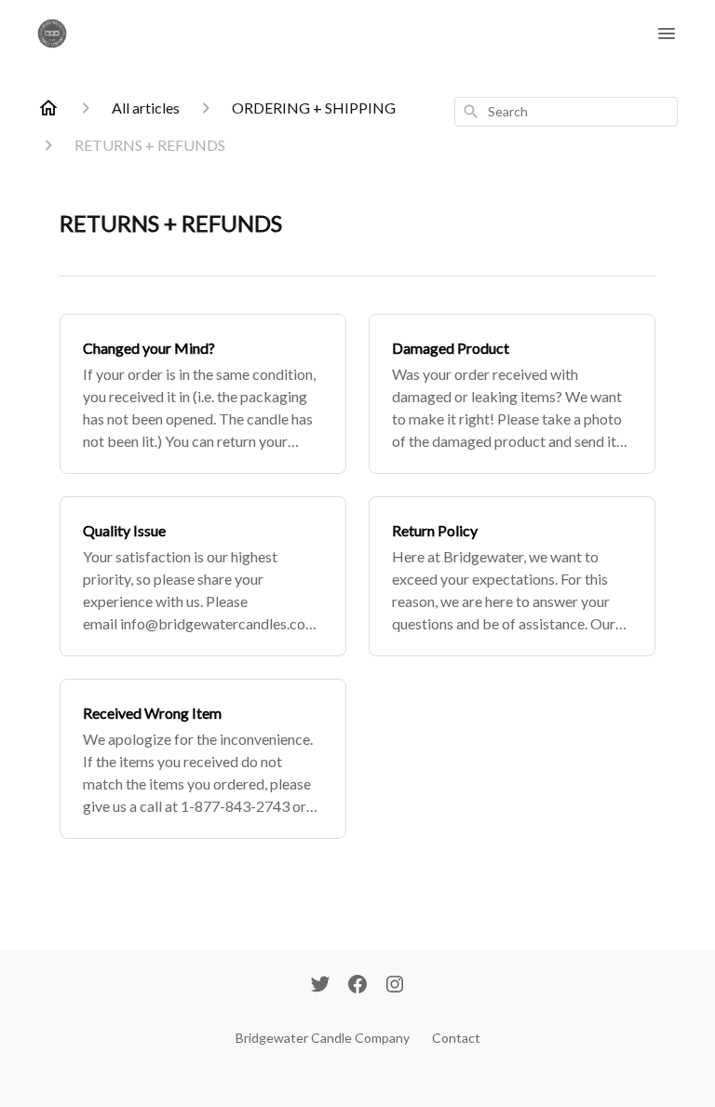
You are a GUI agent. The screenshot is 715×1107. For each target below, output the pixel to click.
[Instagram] (395, 986)
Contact (456, 1038)
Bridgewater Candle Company (323, 1038)
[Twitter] (320, 986)
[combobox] (566, 112)
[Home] (48, 108)
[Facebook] (357, 986)
